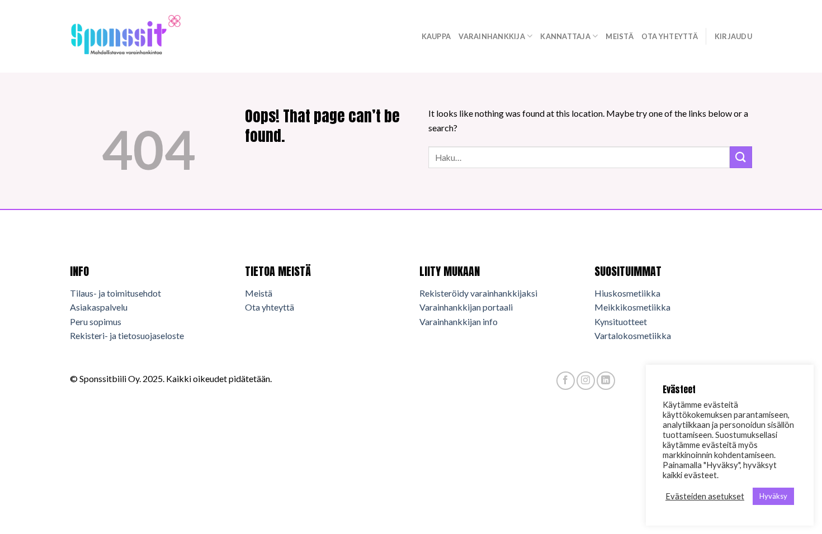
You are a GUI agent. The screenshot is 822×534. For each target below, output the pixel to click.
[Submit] (741, 157)
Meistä (620, 36)
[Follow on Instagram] (586, 380)
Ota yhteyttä (669, 36)
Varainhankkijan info (458, 321)
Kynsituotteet (620, 321)
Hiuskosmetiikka (627, 293)
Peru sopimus (95, 321)
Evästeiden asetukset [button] (704, 496)
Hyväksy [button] (773, 496)
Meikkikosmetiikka (632, 307)
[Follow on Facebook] (565, 380)
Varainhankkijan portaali (466, 307)
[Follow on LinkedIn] (606, 380)
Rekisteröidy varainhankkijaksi (478, 293)
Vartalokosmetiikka (632, 335)
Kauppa (436, 36)
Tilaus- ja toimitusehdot (115, 293)
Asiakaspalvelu (98, 307)
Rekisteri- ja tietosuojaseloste (127, 335)
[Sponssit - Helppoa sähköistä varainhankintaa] (126, 36)
